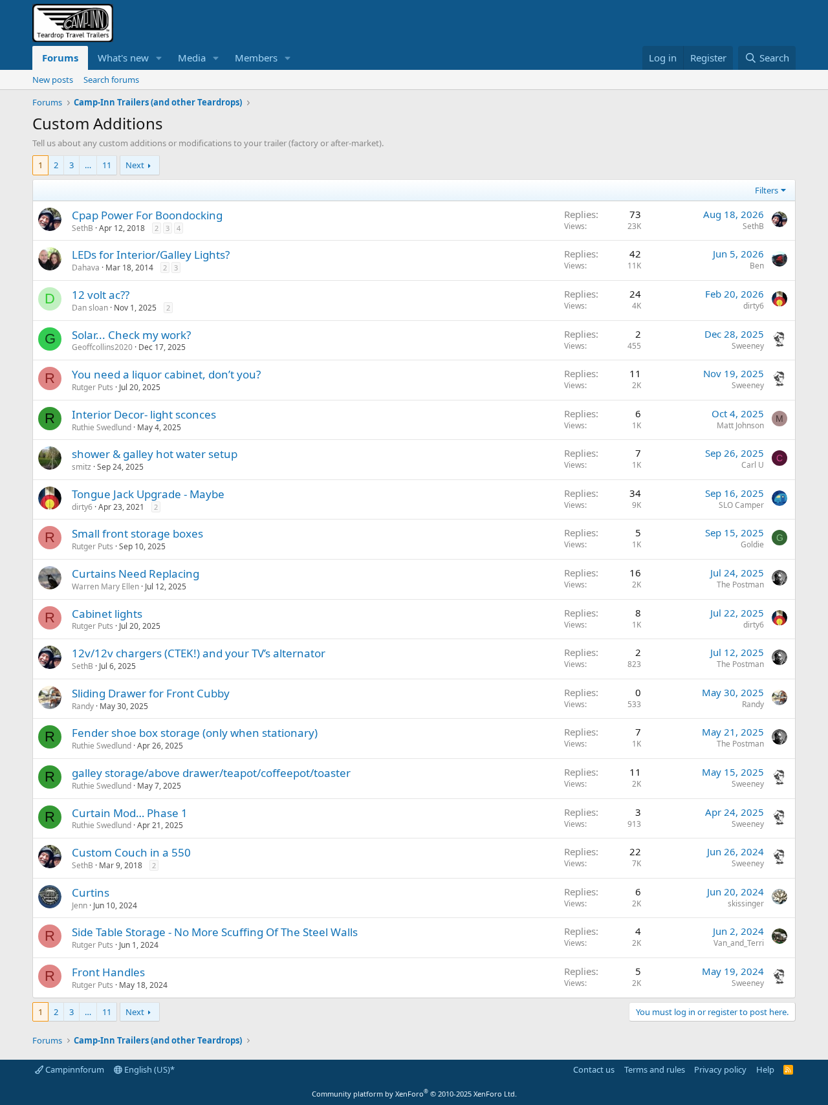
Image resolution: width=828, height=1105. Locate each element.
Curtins (90, 892)
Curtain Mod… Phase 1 (130, 812)
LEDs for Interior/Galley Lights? (151, 254)
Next (134, 165)
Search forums (111, 79)
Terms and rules (654, 1069)
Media (192, 57)
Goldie (752, 544)
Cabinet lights (107, 613)
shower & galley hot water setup (154, 453)
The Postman (740, 584)
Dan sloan (90, 307)
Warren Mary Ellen (105, 586)
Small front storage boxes (137, 533)
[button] (159, 58)
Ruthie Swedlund (101, 427)
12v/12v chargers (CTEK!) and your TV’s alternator (198, 653)
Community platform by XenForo (414, 1094)
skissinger (746, 903)
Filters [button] (766, 190)
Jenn (79, 905)
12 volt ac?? (100, 294)
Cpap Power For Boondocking (147, 215)
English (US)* (148, 1069)
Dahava (86, 267)
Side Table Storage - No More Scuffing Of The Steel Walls (215, 931)
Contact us (594, 1069)
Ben (757, 265)
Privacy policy (720, 1069)
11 (106, 165)
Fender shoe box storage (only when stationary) (195, 732)
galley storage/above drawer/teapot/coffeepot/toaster (211, 772)
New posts (52, 79)
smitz (81, 466)
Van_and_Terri (739, 942)
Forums (60, 57)
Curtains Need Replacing (135, 573)
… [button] (88, 165)
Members (256, 57)
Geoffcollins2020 (102, 347)
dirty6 (753, 305)
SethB (82, 228)
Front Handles (108, 972)
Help (765, 1069)
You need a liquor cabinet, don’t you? (166, 374)
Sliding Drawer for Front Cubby (151, 693)
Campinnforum (73, 1069)
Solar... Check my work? (131, 334)
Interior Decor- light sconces (144, 414)
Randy (83, 706)
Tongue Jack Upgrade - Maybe (148, 494)
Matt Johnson (740, 425)
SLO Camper (741, 504)
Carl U (752, 464)
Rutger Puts (92, 387)
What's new (123, 57)
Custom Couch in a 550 (131, 852)
